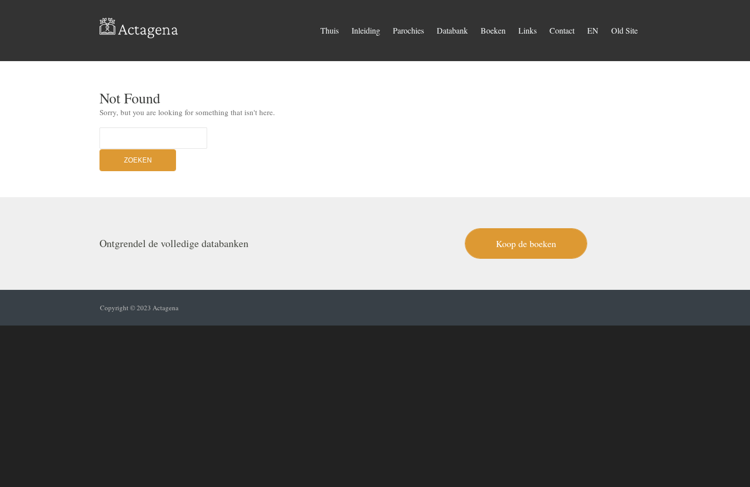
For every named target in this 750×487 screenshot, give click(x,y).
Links (527, 30)
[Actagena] (139, 25)
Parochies (408, 30)
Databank (452, 30)
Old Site (624, 30)
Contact (561, 30)
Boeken (493, 30)
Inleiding (366, 30)
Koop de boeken (526, 243)
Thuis (329, 30)
